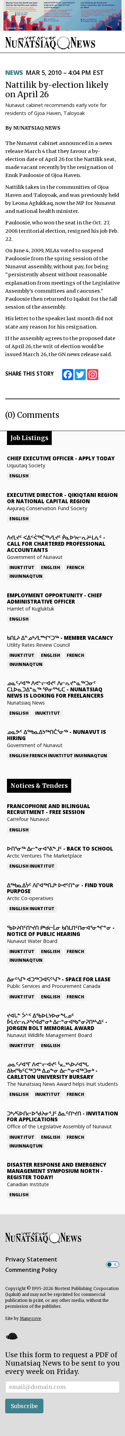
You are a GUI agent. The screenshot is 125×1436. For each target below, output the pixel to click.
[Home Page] (50, 42)
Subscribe (24, 1406)
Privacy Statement (31, 1259)
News (14, 72)
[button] (11, 1336)
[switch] (112, 1264)
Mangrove (30, 1318)
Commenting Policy (31, 1269)
